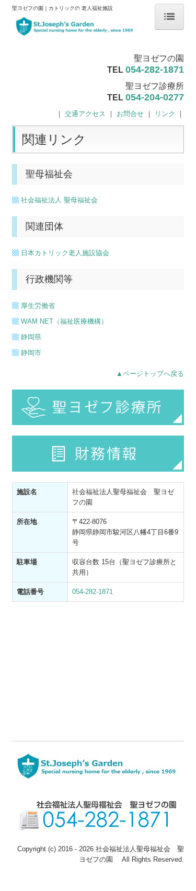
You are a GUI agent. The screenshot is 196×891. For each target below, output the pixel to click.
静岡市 (31, 353)
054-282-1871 (154, 69)
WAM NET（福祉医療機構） (64, 321)
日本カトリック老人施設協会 (65, 253)
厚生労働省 (38, 306)
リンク (165, 114)
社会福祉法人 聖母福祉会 (59, 200)
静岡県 (31, 337)
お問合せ (130, 114)
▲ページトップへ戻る (150, 374)
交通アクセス (85, 114)
